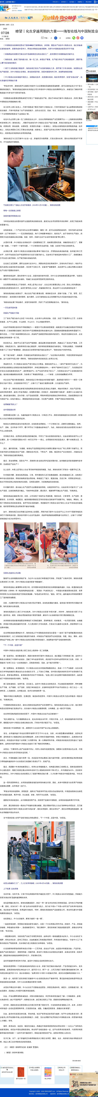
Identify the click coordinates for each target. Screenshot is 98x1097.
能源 (75, 9)
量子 (77, 7)
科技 (71, 7)
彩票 (81, 9)
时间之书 (61, 1070)
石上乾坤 (88, 120)
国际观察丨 (91, 102)
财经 (44, 7)
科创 (74, 7)
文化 (83, 7)
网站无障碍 (88, 1)
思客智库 (58, 7)
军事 (92, 7)
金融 (25, 9)
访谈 (95, 7)
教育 (68, 7)
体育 (80, 7)
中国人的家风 (34, 1070)
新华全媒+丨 (92, 84)
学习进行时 (27, 7)
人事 (38, 7)
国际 (41, 7)
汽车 (28, 9)
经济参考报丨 (92, 89)
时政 (35, 7)
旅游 (72, 9)
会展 (78, 9)
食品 (31, 9)
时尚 (86, 9)
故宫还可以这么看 (7, 1072)
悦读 (89, 9)
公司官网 (14, 8)
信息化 (41, 9)
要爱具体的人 (75, 1070)
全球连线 (64, 7)
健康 (89, 7)
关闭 (96, 1071)
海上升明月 (48, 1078)
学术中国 (51, 9)
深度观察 (92, 71)
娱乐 (84, 9)
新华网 (2, 24)
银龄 (61, 9)
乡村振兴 (57, 9)
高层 (32, 7)
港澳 (50, 7)
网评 (47, 7)
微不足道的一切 (20, 1078)
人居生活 (36, 9)
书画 (86, 7)
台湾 (53, 7)
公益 (92, 9)
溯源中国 (65, 9)
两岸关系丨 (91, 97)
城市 (69, 9)
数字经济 (45, 9)
